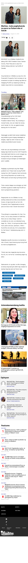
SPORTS (17, 507)
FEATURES (17, 510)
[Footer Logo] (7, 533)
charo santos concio (9, 272)
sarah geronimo (18, 278)
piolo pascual (7, 278)
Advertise (18, 527)
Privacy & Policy (9, 528)
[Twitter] (9, 38)
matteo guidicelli (20, 275)
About (3, 527)
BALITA (3, 507)
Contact (24, 527)
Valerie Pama (7, 281)
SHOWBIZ (3, 510)
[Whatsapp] (12, 38)
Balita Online (6, 33)
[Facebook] (6, 38)
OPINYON (3, 514)
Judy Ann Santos (7, 275)
